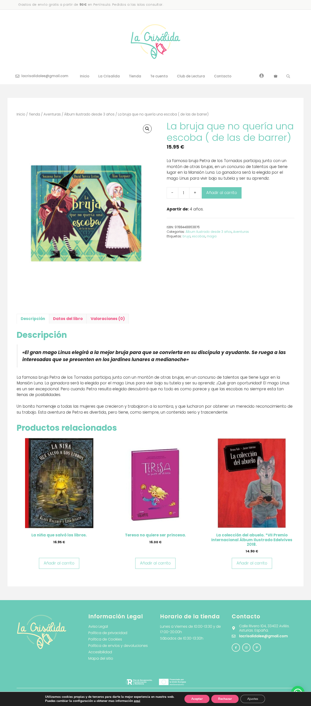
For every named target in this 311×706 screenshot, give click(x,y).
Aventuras (52, 114)
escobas (198, 236)
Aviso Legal (98, 626)
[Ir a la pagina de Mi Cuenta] (261, 75)
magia (212, 236)
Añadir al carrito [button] (59, 563)
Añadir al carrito (221, 192)
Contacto (222, 76)
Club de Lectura (191, 76)
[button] (147, 128)
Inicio (84, 76)
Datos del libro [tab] (68, 318)
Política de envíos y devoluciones (118, 645)
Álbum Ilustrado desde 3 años (89, 114)
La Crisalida (109, 76)
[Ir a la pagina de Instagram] (236, 647)
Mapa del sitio (100, 658)
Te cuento (159, 76)
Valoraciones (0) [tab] (108, 318)
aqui (137, 701)
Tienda (135, 76)
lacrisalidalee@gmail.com (44, 75)
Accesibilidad (100, 652)
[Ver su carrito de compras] (275, 76)
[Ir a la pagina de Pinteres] (257, 647)
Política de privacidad (107, 632)
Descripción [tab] (33, 318)
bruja (187, 236)
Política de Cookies (105, 639)
